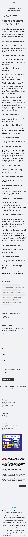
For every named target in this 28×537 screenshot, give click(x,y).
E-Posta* (3, 354)
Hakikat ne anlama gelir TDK (8, 294)
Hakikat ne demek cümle (19, 294)
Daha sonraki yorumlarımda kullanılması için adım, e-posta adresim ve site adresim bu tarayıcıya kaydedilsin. (12, 369)
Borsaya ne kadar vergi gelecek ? (8, 428)
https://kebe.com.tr (21, 386)
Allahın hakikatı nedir (6, 285)
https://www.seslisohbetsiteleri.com (8, 386)
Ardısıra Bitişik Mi (6, 317)
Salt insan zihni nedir (6, 304)
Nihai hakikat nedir (14, 299)
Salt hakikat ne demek (17, 302)
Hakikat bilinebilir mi (6, 289)
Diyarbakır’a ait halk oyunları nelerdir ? (9, 402)
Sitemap (11, 388)
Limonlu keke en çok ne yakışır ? (8, 405)
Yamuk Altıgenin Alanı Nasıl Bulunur (11, 313)
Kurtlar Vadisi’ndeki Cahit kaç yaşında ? (9, 408)
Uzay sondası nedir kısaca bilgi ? (8, 422)
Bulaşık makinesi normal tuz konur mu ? (9, 418)
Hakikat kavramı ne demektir (8, 292)
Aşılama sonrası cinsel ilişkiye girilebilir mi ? (10, 399)
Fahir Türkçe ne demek (20, 287)
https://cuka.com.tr (4, 388)
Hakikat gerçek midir (16, 289)
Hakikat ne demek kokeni (17, 297)
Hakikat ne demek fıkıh (7, 297)
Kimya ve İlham (14, 8)
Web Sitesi (4, 360)
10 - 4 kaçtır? (4, 372)
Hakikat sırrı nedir (6, 299)
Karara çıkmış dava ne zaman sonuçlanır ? (9, 425)
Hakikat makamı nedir (19, 292)
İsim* (3, 348)
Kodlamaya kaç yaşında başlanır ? (8, 412)
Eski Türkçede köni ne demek (8, 287)
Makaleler (7, 281)
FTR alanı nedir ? (5, 415)
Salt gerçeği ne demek (7, 302)
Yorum (3, 333)
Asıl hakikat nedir (16, 285)
